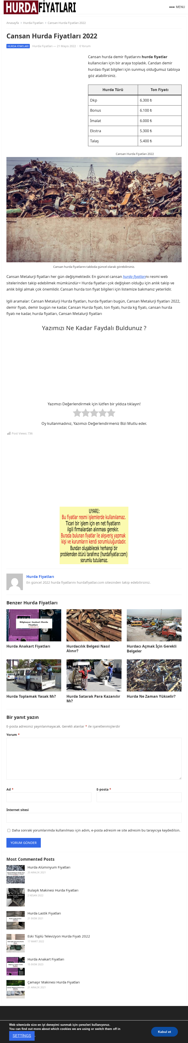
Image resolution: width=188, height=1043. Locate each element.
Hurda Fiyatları (33, 23)
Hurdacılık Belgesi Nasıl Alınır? (88, 649)
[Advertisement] (44, 86)
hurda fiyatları (134, 276)
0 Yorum (85, 46)
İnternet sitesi (17, 810)
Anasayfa (12, 23)
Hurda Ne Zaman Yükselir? (151, 696)
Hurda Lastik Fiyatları (44, 913)
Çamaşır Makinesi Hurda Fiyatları (54, 982)
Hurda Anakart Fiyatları (28, 646)
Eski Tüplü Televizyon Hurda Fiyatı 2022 (59, 936)
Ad (10, 789)
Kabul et (164, 1034)
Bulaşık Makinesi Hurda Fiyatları (53, 890)
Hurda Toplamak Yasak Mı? (31, 696)
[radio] (77, 414)
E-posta (104, 789)
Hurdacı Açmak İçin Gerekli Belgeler (152, 649)
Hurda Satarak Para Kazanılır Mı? (93, 699)
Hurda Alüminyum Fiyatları (49, 867)
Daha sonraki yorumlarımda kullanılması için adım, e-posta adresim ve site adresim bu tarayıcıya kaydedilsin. (96, 830)
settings (131, 1035)
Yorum (13, 734)
